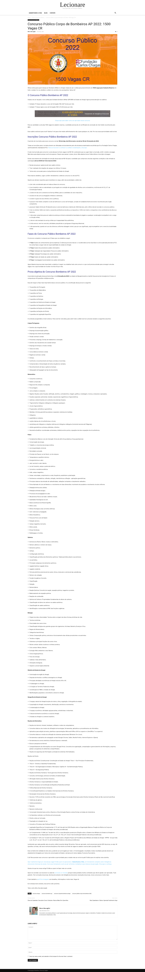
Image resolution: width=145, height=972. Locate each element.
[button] (115, 13)
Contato (52, 13)
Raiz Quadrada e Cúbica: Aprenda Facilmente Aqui (103, 900)
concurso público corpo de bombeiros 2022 (81, 893)
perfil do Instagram (43, 879)
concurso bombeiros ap (47, 893)
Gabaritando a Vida (35, 13)
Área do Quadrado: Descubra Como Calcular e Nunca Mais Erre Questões (48, 900)
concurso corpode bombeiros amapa (62, 893)
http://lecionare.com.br (44, 910)
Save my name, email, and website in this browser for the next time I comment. (51, 956)
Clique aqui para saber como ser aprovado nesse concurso (72, 120)
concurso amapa (36, 893)
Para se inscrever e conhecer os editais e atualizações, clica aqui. (67, 147)
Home (29, 17)
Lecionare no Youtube (61, 873)
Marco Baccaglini (31, 31)
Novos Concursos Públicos (38, 17)
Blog (45, 13)
